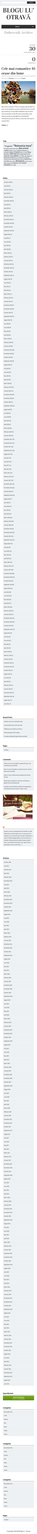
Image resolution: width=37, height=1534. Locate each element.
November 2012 (8, 666)
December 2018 (8, 394)
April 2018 (6, 424)
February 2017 (7, 476)
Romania (20, 161)
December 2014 (8, 573)
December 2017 (8, 439)
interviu (7, 156)
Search (31, 2)
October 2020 (7, 312)
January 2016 (7, 525)
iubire (16, 156)
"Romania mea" (22, 145)
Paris (8, 161)
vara (12, 165)
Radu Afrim (12, 161)
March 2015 (7, 562)
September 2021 (8, 275)
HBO (11, 154)
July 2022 (6, 238)
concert (6, 152)
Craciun (17, 152)
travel (24, 163)
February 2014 (7, 611)
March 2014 (7, 607)
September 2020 (8, 316)
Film (5, 1423)
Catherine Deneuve (22, 150)
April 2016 (6, 514)
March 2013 (7, 651)
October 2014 (7, 581)
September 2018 (8, 406)
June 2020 (6, 327)
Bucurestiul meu (8, 1412)
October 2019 (7, 357)
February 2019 (7, 387)
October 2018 (7, 402)
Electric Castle (23, 152)
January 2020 (7, 346)
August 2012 (7, 674)
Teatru (5, 1430)
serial (30, 161)
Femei (29, 152)
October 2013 (7, 625)
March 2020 (7, 339)
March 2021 (7, 294)
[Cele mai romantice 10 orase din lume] (18, 103)
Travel (23, 78)
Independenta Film (24, 154)
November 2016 (8, 488)
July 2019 (6, 368)
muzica (26, 159)
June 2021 (6, 283)
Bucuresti (24, 148)
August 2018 (7, 409)
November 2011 (8, 693)
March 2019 (7, 383)
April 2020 (6, 335)
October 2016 (7, 491)
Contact (6, 750)
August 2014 (7, 588)
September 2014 (8, 584)
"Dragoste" (8, 146)
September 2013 (8, 629)
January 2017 (7, 480)
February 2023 (7, 216)
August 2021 (7, 279)
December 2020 (8, 305)
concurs (11, 152)
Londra (12, 157)
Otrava (11, 78)
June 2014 (6, 596)
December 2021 (8, 264)
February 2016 (7, 521)
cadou (6, 150)
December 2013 (8, 618)
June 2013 (6, 640)
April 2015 (6, 558)
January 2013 (7, 659)
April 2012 (6, 681)
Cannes (14, 150)
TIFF (19, 163)
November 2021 (8, 268)
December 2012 (8, 663)
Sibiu (5, 163)
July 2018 (6, 413)
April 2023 (6, 208)
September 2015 (8, 540)
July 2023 (6, 204)
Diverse (6, 1419)
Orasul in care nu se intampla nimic (13, 721)
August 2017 (7, 454)
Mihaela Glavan (20, 159)
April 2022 (6, 249)
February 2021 (7, 298)
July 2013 (6, 637)
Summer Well (10, 163)
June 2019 (6, 372)
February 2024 (7, 197)
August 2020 (7, 320)
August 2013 (7, 633)
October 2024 (7, 190)
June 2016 (6, 506)
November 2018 (8, 398)
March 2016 (7, 517)
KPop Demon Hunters (9, 781)
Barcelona (16, 148)
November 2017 (8, 443)
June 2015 (6, 551)
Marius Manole (12, 159)
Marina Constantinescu (19, 157)
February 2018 (7, 432)
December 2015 (8, 529)
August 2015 (7, 543)
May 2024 (6, 193)
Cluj (28, 150)
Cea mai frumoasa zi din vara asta (13, 725)
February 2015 (7, 566)
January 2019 (7, 391)
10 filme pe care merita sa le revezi (13, 729)
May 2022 (6, 245)
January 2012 (7, 689)
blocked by (18, 1398)
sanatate (26, 161)
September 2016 (8, 495)
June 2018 (6, 417)
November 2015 (8, 532)
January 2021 (7, 301)
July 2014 (6, 592)
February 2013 (7, 655)
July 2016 (6, 502)
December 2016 (8, 484)
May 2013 (6, 644)
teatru (15, 163)
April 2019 (6, 380)
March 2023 (7, 212)
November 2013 (8, 622)
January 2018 (7, 435)
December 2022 (8, 219)
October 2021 (7, 271)
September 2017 (8, 450)
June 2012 (6, 678)
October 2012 (7, 670)
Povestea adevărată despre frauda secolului (15, 736)
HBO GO (16, 154)
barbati (11, 148)
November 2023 (8, 201)
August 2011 (7, 700)
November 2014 (8, 577)
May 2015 (6, 555)
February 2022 (7, 257)
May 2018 (6, 421)
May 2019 (6, 376)
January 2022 (7, 260)
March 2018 (7, 428)
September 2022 (8, 230)
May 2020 (6, 331)
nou (6, 827)
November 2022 (8, 223)
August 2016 (7, 499)
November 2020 (8, 309)
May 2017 (6, 465)
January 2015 (7, 570)
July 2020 (6, 324)
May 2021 (6, 286)
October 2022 (7, 227)
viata (14, 165)
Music (5, 1427)
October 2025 (7, 182)
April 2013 (6, 648)
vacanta (7, 165)
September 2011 (8, 696)
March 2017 (7, 473)
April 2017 (6, 469)
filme (7, 154)
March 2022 (7, 253)
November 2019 (8, 353)
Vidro (5, 775)
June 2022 (6, 242)
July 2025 (6, 186)
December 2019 (8, 350)
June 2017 (6, 462)
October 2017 (7, 447)
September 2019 (8, 361)
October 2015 (7, 536)
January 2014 (7, 614)
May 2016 (6, 510)
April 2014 (6, 603)
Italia (12, 156)
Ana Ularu (6, 148)
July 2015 (6, 547)
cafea (10, 150)
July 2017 (6, 458)
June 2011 (6, 704)
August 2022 (7, 234)
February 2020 (7, 342)
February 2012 (7, 685)
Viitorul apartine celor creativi (12, 732)
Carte (5, 1415)
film (5, 154)
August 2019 (7, 365)
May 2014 (6, 599)
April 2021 (6, 290)
